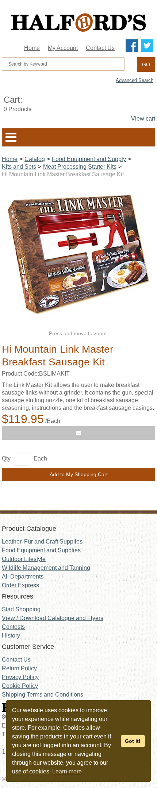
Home (32, 48)
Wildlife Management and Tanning (46, 568)
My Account (63, 48)
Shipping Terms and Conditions (42, 694)
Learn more (67, 771)
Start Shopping (21, 609)
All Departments (22, 576)
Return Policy (19, 668)
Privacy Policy (20, 677)
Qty (6, 458)
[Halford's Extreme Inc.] (78, 22)
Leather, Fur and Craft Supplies (42, 541)
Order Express (20, 585)
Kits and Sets (19, 167)
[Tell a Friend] (78, 433)
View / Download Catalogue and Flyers (52, 618)
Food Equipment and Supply (89, 159)
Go (146, 64)
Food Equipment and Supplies (41, 550)
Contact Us (100, 48)
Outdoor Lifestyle (24, 559)
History (11, 635)
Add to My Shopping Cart (79, 474)
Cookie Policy (20, 686)
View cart (143, 118)
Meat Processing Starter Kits (79, 167)
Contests (13, 627)
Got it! (133, 741)
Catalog (34, 159)
